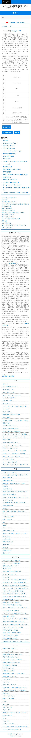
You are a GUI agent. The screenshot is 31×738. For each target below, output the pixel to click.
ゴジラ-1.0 (6, 704)
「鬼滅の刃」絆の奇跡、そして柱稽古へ (14, 690)
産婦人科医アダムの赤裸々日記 (12, 571)
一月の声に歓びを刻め (9, 494)
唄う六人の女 (7, 536)
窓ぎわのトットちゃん (8, 210)
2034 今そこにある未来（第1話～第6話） (15, 585)
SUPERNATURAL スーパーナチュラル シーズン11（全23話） (15, 599)
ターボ (5, 718)
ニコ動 (17, 132)
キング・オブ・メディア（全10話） (13, 627)
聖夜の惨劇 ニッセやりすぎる (12, 169)
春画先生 (4, 221)
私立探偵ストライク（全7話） (12, 602)
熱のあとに (6, 508)
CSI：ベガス (6, 577)
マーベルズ (6, 164)
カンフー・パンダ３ (9, 724)
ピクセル (5, 140)
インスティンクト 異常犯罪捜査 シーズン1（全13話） (15, 613)
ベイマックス (7, 710)
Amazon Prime (7, 132)
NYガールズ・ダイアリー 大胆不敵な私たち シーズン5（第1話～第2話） (15, 582)
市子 (4, 522)
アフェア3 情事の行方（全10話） (13, 605)
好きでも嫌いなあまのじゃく (11, 657)
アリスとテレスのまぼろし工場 (12, 729)
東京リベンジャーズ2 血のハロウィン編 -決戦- (15, 533)
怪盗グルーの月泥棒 (9, 698)
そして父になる (6, 223)
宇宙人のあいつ (7, 519)
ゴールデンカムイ (8, 500)
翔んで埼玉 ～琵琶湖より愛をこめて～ (14, 511)
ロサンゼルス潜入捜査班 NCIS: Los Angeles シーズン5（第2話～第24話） (14, 622)
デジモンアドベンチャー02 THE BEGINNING (12, 660)
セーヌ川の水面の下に (9, 153)
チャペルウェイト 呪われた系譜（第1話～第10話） (15, 580)
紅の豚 (5, 701)
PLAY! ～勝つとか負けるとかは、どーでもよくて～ (15, 497)
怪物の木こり (7, 177)
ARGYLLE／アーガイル (10, 179)
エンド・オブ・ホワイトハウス (12, 151)
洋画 (9, 31)
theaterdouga (18, 736)
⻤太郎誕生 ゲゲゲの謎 (9, 676)
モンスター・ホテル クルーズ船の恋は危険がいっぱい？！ (15, 726)
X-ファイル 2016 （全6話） (11, 610)
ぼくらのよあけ (7, 715)
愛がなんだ (6, 693)
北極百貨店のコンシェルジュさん (12, 654)
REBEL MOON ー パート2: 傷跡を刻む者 (15, 174)
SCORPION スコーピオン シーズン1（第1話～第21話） (15, 594)
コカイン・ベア (7, 26)
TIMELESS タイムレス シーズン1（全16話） (15, 641)
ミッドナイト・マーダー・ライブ (12, 445)
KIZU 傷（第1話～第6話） (11, 630)
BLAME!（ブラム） (8, 668)
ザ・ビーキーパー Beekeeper (12, 185)
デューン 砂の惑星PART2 (10, 442)
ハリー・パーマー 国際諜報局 (11, 563)
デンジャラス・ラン (9, 145)
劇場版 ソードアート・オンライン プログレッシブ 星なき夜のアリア (15, 713)
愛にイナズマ (7, 553)
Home (5, 31)
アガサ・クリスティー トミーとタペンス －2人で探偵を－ (15, 608)
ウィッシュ (6, 682)
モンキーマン (7, 158)
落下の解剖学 (7, 172)
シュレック (6, 721)
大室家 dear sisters (9, 671)
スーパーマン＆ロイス (9, 574)
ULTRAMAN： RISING (10, 665)
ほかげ (5, 525)
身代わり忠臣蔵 (6, 206)
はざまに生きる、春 (9, 530)
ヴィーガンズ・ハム (9, 148)
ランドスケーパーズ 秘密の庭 (11, 560)
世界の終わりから (8, 542)
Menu (16, 13)
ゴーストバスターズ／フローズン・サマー (15, 192)
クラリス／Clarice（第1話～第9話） (14, 591)
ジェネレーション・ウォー (11, 635)
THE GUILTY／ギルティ (10, 143)
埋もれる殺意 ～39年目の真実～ (12, 633)
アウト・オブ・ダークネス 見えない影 (15, 161)
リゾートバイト (7, 528)
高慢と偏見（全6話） (9, 616)
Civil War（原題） (8, 156)
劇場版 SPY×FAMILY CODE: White (13, 673)
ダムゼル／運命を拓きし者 (11, 182)
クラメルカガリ (7, 679)
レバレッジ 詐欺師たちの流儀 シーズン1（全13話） (15, 624)
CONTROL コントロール (10, 448)
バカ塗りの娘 (7, 539)
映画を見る (6, 127)
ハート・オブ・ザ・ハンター (11, 456)
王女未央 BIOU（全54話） (11, 638)
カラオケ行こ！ (7, 544)
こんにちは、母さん (9, 517)
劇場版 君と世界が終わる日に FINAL (13, 212)
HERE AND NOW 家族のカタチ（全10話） (14, 596)
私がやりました (7, 166)
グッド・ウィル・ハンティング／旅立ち (14, 451)
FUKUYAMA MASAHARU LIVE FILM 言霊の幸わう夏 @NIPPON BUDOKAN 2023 (15, 503)
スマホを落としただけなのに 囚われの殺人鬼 (15, 204)
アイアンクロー (7, 439)
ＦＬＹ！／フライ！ (8, 227)
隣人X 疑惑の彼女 (7, 208)
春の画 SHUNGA (8, 505)
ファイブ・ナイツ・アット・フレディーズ (15, 465)
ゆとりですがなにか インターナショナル (14, 225)
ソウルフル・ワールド (9, 685)
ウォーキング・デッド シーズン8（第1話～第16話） (15, 619)
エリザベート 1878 (8, 459)
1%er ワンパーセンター (9, 197)
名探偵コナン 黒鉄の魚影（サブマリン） (15, 687)
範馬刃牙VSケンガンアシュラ (11, 662)
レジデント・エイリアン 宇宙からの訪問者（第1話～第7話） (15, 588)
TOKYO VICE (7, 568)
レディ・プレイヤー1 (9, 696)
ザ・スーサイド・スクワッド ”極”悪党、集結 (15, 434)
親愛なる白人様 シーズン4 (10, 566)
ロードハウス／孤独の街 (10, 462)
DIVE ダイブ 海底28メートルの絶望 (14, 453)
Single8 (5, 514)
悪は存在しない (7, 550)
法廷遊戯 (5, 547)
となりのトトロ (7, 707)
